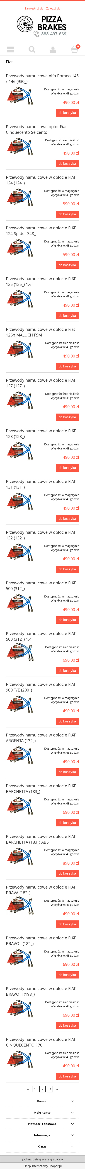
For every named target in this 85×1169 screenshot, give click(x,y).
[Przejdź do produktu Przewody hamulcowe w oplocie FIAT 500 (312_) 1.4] (20, 652)
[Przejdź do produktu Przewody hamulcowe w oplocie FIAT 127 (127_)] (20, 401)
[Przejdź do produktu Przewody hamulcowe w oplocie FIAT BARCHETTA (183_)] (20, 806)
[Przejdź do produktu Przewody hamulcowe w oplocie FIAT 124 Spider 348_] (20, 248)
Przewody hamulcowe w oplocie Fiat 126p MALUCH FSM (40, 332)
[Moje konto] (53, 49)
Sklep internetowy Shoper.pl (43, 1166)
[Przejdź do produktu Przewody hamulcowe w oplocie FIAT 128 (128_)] (20, 451)
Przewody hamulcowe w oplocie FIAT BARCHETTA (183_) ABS (41, 839)
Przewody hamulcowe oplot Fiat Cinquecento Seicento (36, 129)
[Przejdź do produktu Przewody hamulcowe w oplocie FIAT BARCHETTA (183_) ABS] (20, 857)
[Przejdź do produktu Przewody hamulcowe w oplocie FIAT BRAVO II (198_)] (20, 1009)
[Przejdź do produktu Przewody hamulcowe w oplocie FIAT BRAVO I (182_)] (20, 958)
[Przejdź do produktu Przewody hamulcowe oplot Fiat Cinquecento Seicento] (20, 147)
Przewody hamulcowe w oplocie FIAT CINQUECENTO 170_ (41, 1042)
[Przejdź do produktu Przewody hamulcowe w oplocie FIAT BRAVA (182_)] (20, 905)
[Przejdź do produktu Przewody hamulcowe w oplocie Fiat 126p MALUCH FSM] (20, 350)
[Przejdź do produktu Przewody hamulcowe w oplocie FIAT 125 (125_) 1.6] (20, 299)
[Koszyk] (74, 49)
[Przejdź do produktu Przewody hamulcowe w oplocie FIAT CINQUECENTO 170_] (20, 1060)
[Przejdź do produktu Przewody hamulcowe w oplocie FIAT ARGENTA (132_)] (20, 755)
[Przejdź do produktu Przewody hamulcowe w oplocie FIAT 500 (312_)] (20, 603)
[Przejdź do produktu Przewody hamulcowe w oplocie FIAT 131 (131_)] (20, 502)
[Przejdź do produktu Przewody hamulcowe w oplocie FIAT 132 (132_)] (20, 553)
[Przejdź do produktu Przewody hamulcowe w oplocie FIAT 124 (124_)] (20, 198)
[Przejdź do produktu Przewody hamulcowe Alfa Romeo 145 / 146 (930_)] (20, 96)
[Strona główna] (42, 25)
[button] (10, 49)
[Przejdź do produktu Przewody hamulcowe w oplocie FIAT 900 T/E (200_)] (20, 705)
